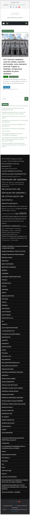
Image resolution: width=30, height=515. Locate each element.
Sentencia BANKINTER (8, 381)
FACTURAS (5, 461)
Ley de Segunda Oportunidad (10, 327)
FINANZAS (5, 305)
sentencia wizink (5, 238)
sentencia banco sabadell (8, 378)
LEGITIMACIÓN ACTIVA (8, 213)
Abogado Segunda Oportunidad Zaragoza (13, 254)
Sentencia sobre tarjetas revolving (9, 234)
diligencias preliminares (8, 296)
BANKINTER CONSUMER (9, 267)
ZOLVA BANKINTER (7, 432)
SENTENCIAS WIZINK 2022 (9, 236)
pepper (3, 228)
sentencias (18, 230)
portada (4, 350)
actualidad (4, 161)
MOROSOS (5, 340)
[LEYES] (3, 23)
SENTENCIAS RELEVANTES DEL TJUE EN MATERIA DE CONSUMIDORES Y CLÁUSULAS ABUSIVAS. (14, 487)
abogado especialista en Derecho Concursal (13, 251)
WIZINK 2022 (14, 240)
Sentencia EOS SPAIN (8, 394)
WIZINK (4, 429)
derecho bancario (10, 203)
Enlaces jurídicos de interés (9, 454)
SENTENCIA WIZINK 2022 (17, 238)
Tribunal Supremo (14, 76)
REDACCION (15, 89)
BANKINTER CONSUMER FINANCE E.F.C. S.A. (11, 176)
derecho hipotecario (21, 206)
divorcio (4, 208)
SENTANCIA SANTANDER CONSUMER (12, 372)
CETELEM (4, 280)
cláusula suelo (5, 184)
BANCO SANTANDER (7, 264)
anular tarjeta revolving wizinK (9, 168)
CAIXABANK (5, 273)
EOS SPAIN (5, 299)
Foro (3, 464)
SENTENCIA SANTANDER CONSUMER (12, 397)
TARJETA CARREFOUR (8, 420)
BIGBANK (4, 270)
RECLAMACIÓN (6, 359)
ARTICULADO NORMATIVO (14, 174)
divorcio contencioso (11, 208)
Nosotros (4, 473)
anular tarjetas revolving (12, 171)
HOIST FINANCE (6, 311)
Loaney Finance (6, 131)
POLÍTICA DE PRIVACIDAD (9, 477)
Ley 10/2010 (20, 213)
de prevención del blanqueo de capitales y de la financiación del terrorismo (14, 194)
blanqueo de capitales (14, 179)
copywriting (5, 289)
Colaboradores (5, 443)
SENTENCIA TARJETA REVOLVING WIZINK (13, 404)
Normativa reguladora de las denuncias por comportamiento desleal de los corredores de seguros (14, 145)
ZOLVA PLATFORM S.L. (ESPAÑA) (11, 492)
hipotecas (13, 210)
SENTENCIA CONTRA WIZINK (10, 391)
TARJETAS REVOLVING (8, 423)
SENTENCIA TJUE (22, 236)
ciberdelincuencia (6, 283)
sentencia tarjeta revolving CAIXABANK (12, 401)
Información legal (6, 470)
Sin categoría (5, 416)
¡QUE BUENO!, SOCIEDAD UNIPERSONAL (13, 128)
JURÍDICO (6, 76)
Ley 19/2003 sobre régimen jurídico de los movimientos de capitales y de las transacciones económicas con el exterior (14, 220)
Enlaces (4, 451)
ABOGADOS (5, 260)
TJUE (25, 238)
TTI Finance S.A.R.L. (6, 240)
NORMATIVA (5, 343)
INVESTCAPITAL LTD (7, 318)
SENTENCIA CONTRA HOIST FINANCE (12, 388)
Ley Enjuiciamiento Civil (8, 331)
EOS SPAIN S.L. (6, 457)
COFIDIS (4, 286)
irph (3, 321)
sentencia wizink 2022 (7, 410)
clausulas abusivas (19, 182)
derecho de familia (9, 206)
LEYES (15, 14)
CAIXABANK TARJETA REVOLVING (11, 276)
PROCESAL (5, 353)
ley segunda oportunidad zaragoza (11, 334)
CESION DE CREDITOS (8, 182)
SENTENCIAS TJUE (7, 413)
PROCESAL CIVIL (6, 356)
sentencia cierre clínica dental (9, 385)
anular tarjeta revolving (16, 161)
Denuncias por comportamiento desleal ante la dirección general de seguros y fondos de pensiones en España (14, 139)
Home (3, 467)
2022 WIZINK (6, 159)
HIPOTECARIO (6, 210)
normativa (24, 226)
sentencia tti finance (7, 407)
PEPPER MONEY (17, 228)
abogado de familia (16, 159)
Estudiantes (19, 208)
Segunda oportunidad (7, 369)
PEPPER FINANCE (9, 228)
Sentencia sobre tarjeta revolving (10, 232)
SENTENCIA (11, 230)
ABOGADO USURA (7, 257)
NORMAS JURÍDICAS (11, 226)
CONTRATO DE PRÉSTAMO (16, 184)
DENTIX (4, 292)
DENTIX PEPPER (5, 186)
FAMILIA (4, 302)
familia (25, 208)
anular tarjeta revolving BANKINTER (10, 165)
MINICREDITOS (6, 337)
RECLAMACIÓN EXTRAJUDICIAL (11, 362)
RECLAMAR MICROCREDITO (10, 366)
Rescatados (5, 230)
